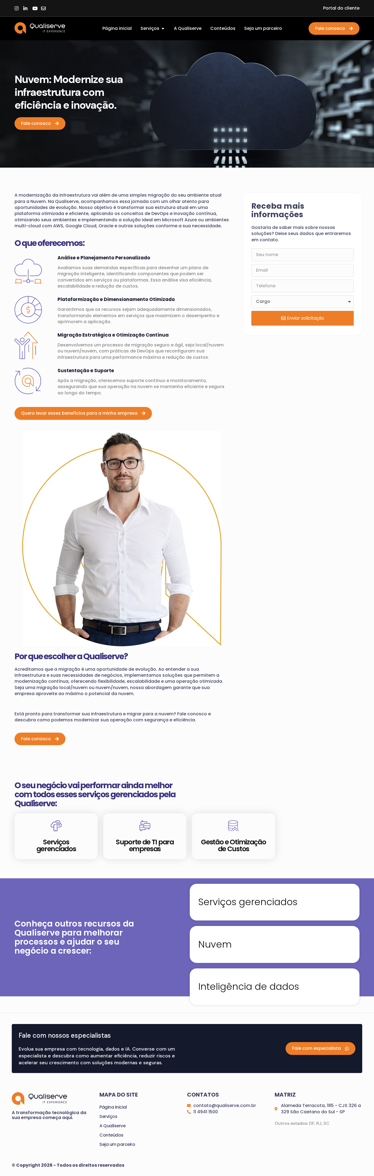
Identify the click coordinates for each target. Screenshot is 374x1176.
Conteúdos (111, 1135)
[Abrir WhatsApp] (360, 1162)
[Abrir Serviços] (163, 28)
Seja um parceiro (117, 1144)
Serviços (108, 1116)
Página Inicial (113, 1107)
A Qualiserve (112, 1126)
